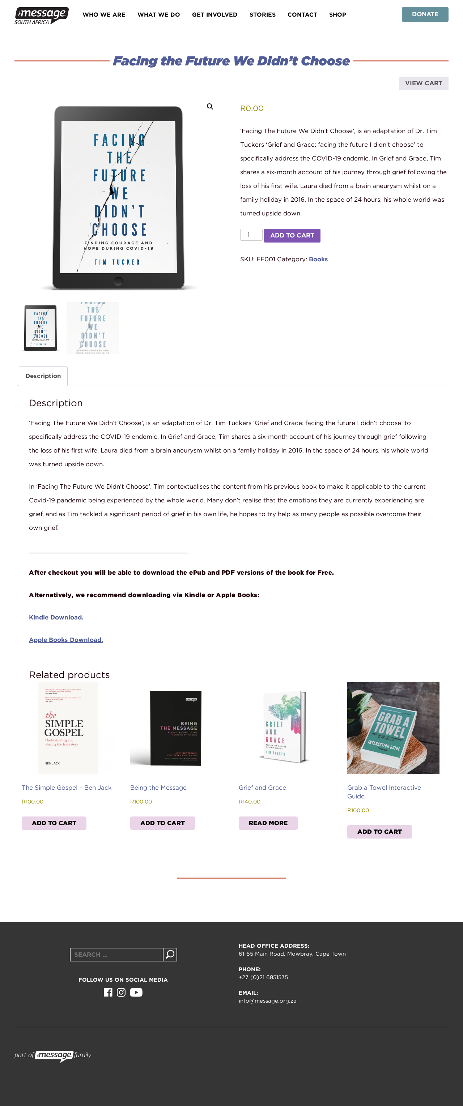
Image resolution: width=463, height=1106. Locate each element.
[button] (210, 106)
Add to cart (292, 235)
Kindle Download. (56, 617)
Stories (263, 14)
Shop (337, 14)
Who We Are (104, 14)
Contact (302, 14)
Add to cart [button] (54, 823)
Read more (268, 823)
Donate (425, 14)
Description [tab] (43, 376)
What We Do (158, 14)
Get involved (215, 14)
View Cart (423, 83)
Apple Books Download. (66, 639)
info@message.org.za (268, 1001)
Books (318, 259)
